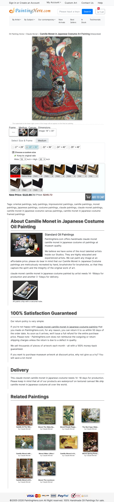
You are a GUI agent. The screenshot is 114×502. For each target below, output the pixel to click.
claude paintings (67, 207)
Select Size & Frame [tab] (21, 140)
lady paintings (40, 204)
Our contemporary (46, 19)
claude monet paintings (90, 207)
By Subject (29, 19)
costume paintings (48, 207)
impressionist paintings (61, 204)
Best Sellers (73, 20)
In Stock (83, 20)
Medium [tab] (42, 140)
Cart (101, 11)
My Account (53, 2)
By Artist (16, 19)
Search (87, 11)
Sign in (12, 2)
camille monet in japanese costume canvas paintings (34, 210)
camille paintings (83, 204)
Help (100, 2)
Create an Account (29, 2)
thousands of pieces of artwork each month (42, 345)
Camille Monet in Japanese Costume (58, 33)
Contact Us (87, 2)
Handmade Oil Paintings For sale (30, 11)
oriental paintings (22, 204)
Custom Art (71, 2)
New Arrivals (62, 20)
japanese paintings (27, 207)
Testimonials (95, 19)
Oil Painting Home (16, 34)
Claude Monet (32, 34)
